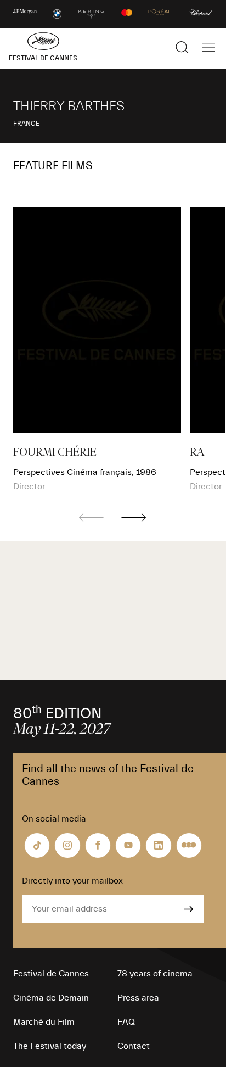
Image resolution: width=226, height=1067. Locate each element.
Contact (133, 1046)
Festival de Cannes (51, 974)
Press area (138, 998)
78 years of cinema (155, 974)
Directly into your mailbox (72, 881)
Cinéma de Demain (51, 998)
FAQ (126, 1022)
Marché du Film (44, 1022)
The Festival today (49, 1046)
